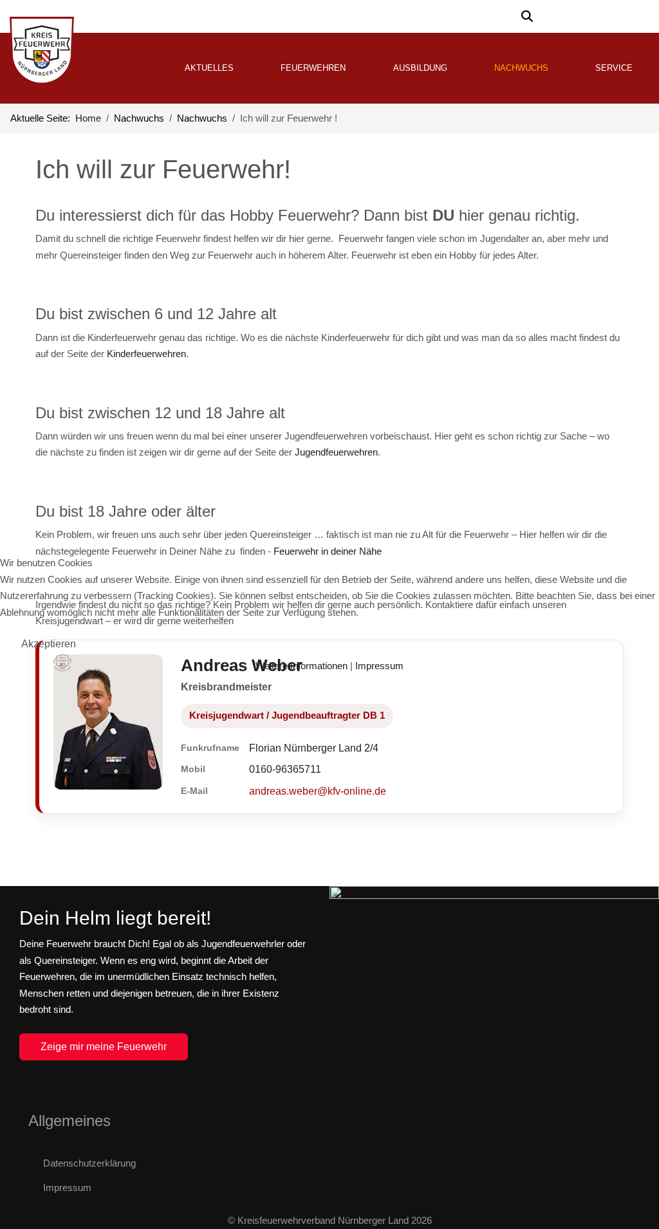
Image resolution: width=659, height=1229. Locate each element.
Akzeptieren (48, 643)
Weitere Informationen (301, 665)
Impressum (379, 665)
